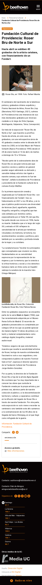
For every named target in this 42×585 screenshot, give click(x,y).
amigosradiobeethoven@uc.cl (14, 489)
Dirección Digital (15, 568)
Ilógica (19, 575)
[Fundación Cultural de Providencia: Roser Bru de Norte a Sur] (13, 432)
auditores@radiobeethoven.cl (23, 480)
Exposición (7, 29)
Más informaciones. (15, 451)
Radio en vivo (21, 580)
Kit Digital (16, 572)
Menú (38, 9)
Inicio (3, 18)
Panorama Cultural (16, 18)
